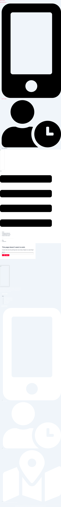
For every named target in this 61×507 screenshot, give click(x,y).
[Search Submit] (3, 255)
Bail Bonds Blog (7, 301)
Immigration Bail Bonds (6, 233)
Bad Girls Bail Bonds (3, 2)
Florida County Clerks (8, 300)
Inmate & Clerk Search (6, 235)
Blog (3, 240)
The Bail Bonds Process (6, 234)
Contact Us (4, 241)
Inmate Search (6, 237)
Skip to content (2, 0)
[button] (26, 200)
